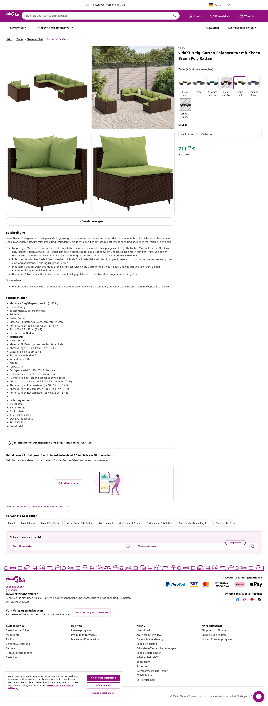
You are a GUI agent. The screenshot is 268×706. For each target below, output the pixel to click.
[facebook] (237, 599)
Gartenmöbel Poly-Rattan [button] (159, 523)
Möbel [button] (11, 523)
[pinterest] (252, 599)
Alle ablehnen (103, 685)
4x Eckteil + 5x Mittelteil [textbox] (197, 134)
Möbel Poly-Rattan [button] (50, 523)
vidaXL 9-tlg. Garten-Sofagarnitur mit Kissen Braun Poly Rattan (219, 55)
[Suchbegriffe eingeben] (174, 15)
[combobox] (101, 16)
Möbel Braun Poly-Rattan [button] (80, 523)
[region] (64, 686)
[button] (185, 87)
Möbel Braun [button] (28, 523)
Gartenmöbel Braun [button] (129, 523)
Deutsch (219, 5)
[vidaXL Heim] (12, 14)
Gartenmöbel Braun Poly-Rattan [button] (195, 523)
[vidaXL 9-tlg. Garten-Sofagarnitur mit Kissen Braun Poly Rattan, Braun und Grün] (47, 87)
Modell (182, 125)
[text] (186, 149)
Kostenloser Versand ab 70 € (108, 4)
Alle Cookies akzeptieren (103, 677)
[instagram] (244, 599)
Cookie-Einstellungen (148, 652)
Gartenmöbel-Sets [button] (225, 523)
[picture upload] (109, 483)
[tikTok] (259, 599)
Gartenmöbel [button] (106, 523)
